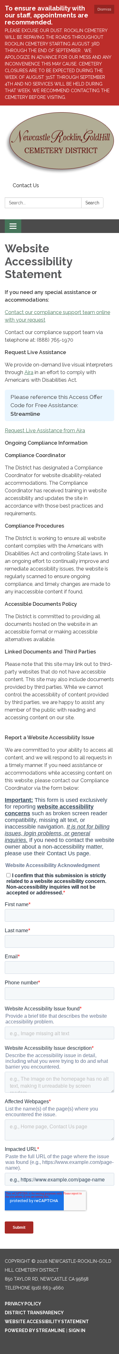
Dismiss (104, 9)
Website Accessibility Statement (47, 1321)
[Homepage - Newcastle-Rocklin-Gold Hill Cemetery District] (59, 143)
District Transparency (34, 1312)
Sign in (77, 1330)
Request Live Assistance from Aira (45, 430)
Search (92, 202)
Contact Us (26, 185)
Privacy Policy (23, 1303)
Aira (28, 372)
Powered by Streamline (35, 1330)
